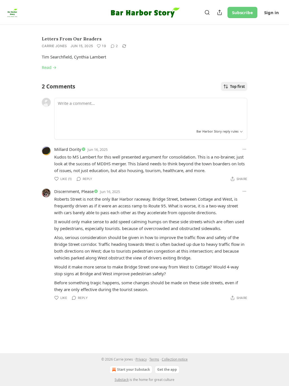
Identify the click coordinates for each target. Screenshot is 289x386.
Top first (237, 86)
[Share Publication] (219, 12)
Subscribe (242, 12)
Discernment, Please (74, 191)
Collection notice (175, 359)
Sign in (271, 12)
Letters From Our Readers (72, 39)
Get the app (167, 369)
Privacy (141, 359)
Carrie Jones (54, 46)
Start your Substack (133, 369)
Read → (49, 67)
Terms (154, 359)
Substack (122, 379)
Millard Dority (67, 149)
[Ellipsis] (244, 149)
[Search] (207, 12)
